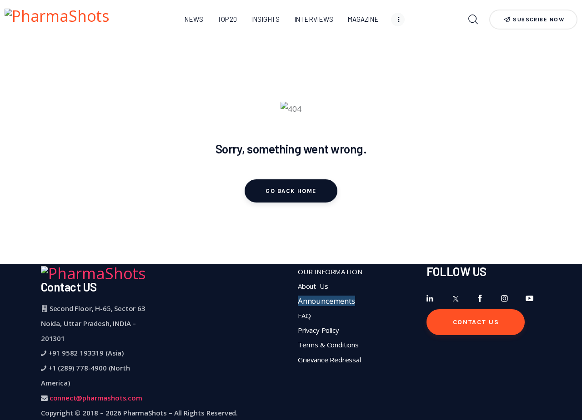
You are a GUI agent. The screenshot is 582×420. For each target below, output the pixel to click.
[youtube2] (529, 298)
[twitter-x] (455, 298)
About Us (313, 286)
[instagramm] (504, 298)
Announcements (326, 301)
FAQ (304, 315)
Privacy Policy (318, 330)
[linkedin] (430, 298)
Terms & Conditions (328, 344)
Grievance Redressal (329, 359)
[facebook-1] (480, 298)
